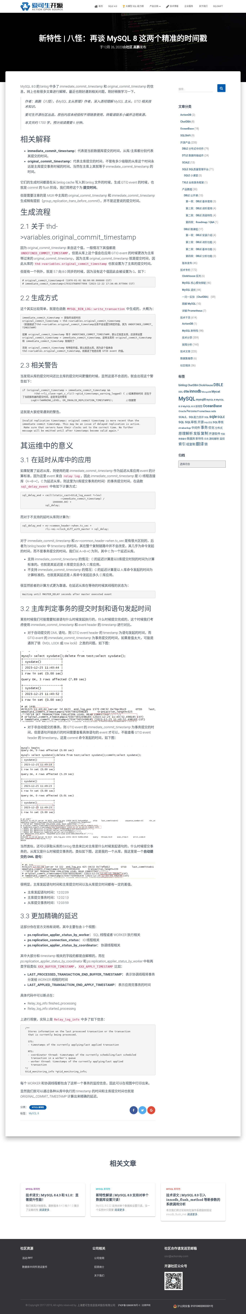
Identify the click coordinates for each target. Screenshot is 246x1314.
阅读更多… (45, 1209)
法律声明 (146, 1305)
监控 (222, 438)
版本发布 (187, 263)
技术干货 (185, 317)
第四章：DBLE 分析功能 (199, 256)
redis (213, 411)
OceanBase (187, 128)
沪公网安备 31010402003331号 (195, 1306)
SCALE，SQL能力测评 (191, 417)
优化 (211, 427)
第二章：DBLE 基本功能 (199, 249)
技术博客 (174, 6)
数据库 (191, 438)
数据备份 (182, 439)
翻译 (200, 444)
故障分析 (187, 344)
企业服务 (188, 6)
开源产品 (185, 142)
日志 (206, 439)
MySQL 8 (34, 1113)
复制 (204, 433)
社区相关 (185, 365)
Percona (192, 411)
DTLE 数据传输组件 (193, 155)
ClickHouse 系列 (191, 276)
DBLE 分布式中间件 (193, 148)
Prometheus (204, 411)
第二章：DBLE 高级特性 (199, 215)
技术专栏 (185, 269)
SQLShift (218, 6)
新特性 (200, 438)
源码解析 (214, 438)
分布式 (219, 427)
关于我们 (203, 6)
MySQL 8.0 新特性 (192, 406)
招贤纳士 (99, 1266)
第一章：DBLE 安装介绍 (199, 235)
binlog (182, 385)
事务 (204, 427)
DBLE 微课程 (191, 229)
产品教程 (187, 189)
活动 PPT (27, 1258)
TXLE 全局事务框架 (193, 182)
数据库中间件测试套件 (34, 1266)
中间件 (195, 427)
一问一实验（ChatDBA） (196, 296)
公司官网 (99, 1258)
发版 (196, 433)
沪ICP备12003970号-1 (129, 1305)
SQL (206, 417)
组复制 (190, 444)
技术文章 (185, 351)
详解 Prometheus (192, 310)
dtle (186, 391)
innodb (195, 391)
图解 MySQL (189, 303)
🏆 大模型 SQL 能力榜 (133, 6)
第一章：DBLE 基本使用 (199, 201)
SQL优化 (208, 422)
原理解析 (185, 433)
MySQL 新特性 (38, 1107)
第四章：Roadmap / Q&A (200, 222)
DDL (180, 391)
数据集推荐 (186, 358)
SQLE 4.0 (112, 6)
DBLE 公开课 (191, 195)
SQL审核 (218, 422)
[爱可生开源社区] (41, 6)
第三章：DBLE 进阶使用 (199, 208)
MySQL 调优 (189, 289)
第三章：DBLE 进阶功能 (199, 242)
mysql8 (201, 399)
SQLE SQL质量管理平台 (195, 169)
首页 (101, 6)
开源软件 (214, 433)
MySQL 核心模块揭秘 (194, 282)
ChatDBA (185, 121)
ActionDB (185, 114)
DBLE (218, 385)
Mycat (216, 391)
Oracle (182, 411)
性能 (223, 434)
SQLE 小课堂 (191, 175)
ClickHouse (205, 385)
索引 (182, 444)
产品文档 (154, 6)
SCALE (186, 162)
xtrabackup (184, 428)
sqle (213, 416)
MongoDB (206, 392)
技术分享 (187, 337)
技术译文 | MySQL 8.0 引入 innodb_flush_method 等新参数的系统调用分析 (193, 1199)
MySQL (186, 399)
